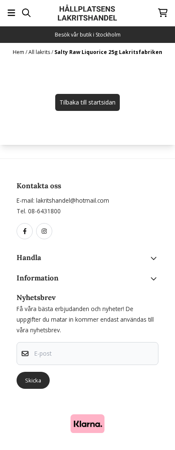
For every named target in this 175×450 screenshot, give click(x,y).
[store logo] (87, 12)
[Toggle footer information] (155, 258)
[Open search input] (26, 12)
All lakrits (39, 52)
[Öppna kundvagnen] (163, 12)
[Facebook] (26, 231)
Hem (19, 52)
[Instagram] (46, 231)
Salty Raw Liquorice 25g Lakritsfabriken (108, 52)
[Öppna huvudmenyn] (11, 12)
